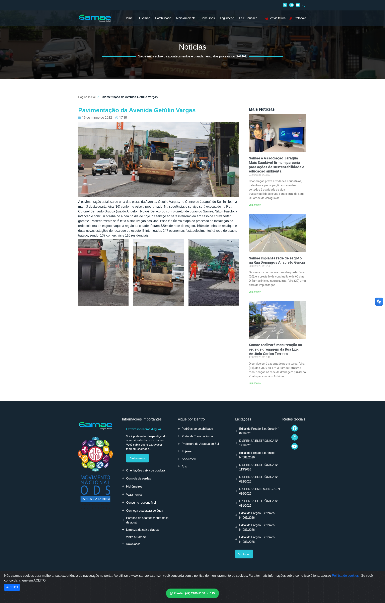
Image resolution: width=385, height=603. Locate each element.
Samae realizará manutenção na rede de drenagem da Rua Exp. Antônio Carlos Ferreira (275, 349)
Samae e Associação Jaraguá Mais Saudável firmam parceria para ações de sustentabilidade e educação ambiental (276, 164)
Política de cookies (346, 575)
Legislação (227, 18)
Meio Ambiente (186, 18)
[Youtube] (298, 5)
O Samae (144, 18)
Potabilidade (163, 18)
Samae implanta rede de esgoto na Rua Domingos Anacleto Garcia (277, 260)
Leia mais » (255, 204)
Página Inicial (86, 97)
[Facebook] (285, 5)
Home (129, 18)
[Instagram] (291, 5)
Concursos (208, 18)
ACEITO (12, 587)
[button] (303, 5)
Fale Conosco (248, 18)
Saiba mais (137, 458)
